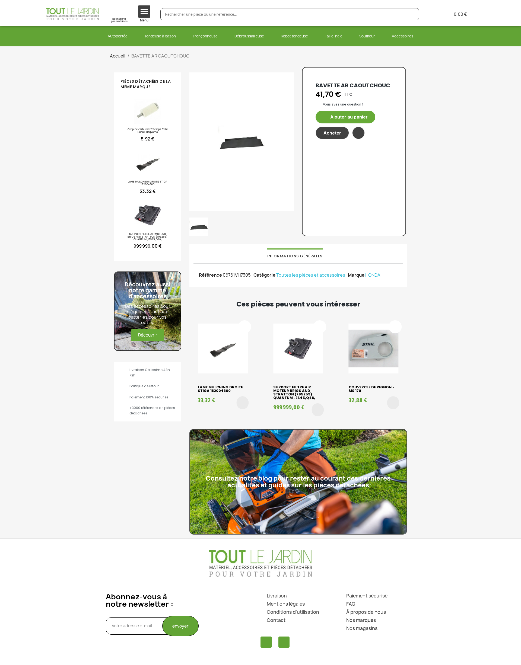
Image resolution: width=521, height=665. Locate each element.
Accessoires (402, 36)
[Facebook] (266, 642)
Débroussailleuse (249, 36)
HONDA (372, 275)
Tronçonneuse (205, 36)
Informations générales (295, 256)
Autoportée (118, 36)
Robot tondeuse (294, 36)
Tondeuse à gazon (160, 36)
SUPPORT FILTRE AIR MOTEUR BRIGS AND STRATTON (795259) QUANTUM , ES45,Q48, (294, 392)
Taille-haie (333, 36)
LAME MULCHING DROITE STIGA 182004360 (220, 389)
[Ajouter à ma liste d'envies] (358, 133)
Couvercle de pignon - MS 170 (372, 389)
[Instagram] (284, 642)
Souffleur (367, 36)
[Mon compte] (431, 14)
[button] (345, 117)
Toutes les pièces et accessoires (310, 275)
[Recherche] (412, 14)
